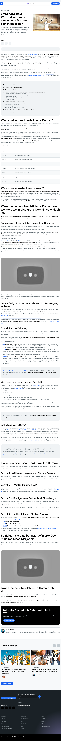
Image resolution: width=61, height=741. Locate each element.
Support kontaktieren (9, 620)
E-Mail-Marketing (4, 719)
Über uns (42, 714)
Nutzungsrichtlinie (17, 736)
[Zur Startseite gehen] (30, 3)
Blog (22, 726)
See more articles (7, 683)
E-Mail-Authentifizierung (10, 96)
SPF (4, 521)
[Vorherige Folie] (54, 645)
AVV (23, 736)
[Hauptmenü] (1, 3)
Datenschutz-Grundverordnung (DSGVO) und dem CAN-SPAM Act (23, 430)
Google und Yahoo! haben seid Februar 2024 (14, 371)
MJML (2, 723)
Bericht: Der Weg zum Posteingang (27, 724)
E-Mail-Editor (3, 721)
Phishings (20, 241)
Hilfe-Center (23, 716)
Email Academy (49, 74)
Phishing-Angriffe (52, 528)
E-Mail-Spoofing (5, 241)
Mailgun (42, 719)
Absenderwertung (18, 388)
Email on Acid (43, 721)
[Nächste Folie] (58, 645)
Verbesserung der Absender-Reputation (14, 97)
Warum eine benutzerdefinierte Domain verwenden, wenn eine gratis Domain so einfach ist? (25, 92)
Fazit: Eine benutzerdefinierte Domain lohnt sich (15, 112)
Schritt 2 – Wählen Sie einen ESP (12, 104)
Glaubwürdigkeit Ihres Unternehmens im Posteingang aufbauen (18, 95)
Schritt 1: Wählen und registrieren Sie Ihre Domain (16, 103)
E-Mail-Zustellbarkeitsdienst (6, 728)
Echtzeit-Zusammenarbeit (6, 724)
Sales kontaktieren (55, 3)
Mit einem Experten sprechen (8, 698)
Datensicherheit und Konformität (7, 729)
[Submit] (39, 696)
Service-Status (24, 719)
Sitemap (22, 728)
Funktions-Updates (4, 714)
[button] (43, 1)
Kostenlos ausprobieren (45, 726)
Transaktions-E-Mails (32, 54)
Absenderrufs (36, 385)
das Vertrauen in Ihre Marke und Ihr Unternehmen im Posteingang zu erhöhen (22, 318)
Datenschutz (3, 736)
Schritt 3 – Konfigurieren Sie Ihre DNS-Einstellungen (16, 106)
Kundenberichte (24, 714)
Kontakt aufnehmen (45, 724)
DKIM (4, 523)
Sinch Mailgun (18, 453)
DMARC (5, 526)
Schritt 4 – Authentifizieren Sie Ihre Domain (14, 107)
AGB (12, 736)
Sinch (42, 723)
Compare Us (23, 723)
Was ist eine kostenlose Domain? (12, 89)
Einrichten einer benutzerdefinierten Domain (14, 101)
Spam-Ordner (4, 315)
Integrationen (3, 716)
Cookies (8, 736)
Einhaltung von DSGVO (10, 99)
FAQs (22, 721)
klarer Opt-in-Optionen (33, 440)
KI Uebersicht (43, 718)
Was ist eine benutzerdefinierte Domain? (14, 87)
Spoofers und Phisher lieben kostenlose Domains (15, 93)
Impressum (27, 736)
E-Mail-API (3, 718)
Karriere (42, 716)
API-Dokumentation (24, 718)
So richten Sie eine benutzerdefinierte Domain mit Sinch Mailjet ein (19, 109)
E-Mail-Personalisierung (5, 726)
